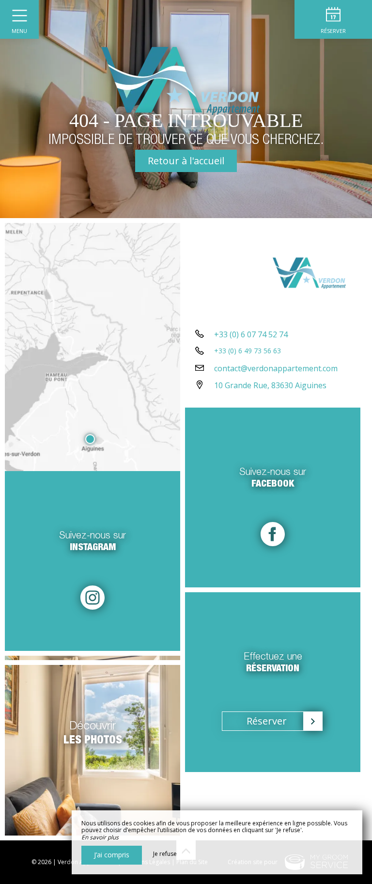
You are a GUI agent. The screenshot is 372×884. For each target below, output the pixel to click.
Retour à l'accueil (186, 160)
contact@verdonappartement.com (276, 368)
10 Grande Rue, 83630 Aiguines (270, 385)
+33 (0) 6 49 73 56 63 (247, 350)
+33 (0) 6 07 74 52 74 (251, 334)
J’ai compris (111, 854)
